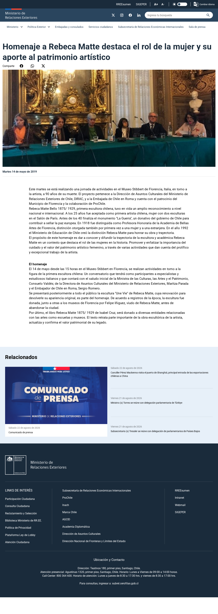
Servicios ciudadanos (101, 26)
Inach (65, 505)
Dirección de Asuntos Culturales (81, 533)
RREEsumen (123, 4)
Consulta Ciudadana (17, 506)
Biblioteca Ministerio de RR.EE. (23, 520)
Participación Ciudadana (20, 499)
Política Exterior (37, 26)
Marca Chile (69, 512)
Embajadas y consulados (69, 26)
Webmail (180, 505)
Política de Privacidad (18, 527)
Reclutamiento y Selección (21, 513)
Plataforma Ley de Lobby (20, 535)
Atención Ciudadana (17, 542)
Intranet (179, 497)
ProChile (67, 497)
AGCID (66, 519)
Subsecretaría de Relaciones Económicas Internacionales (151, 26)
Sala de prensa (197, 26)
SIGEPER (141, 4)
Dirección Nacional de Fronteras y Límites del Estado (94, 541)
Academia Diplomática (76, 526)
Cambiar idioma (207, 4)
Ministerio (12, 26)
